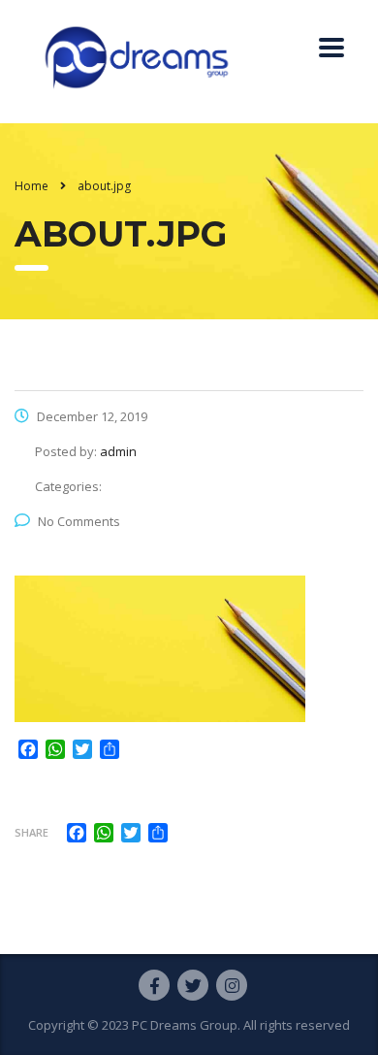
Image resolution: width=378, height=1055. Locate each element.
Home (31, 186)
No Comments (79, 521)
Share (31, 832)
